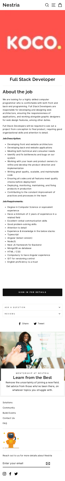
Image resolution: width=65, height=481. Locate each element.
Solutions (7, 402)
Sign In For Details (32, 292)
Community (9, 407)
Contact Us (9, 418)
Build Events (9, 413)
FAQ (5, 423)
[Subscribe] (48, 463)
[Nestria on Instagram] (4, 473)
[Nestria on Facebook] (10, 473)
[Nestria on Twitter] (16, 473)
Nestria (11, 5)
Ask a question (15, 307)
